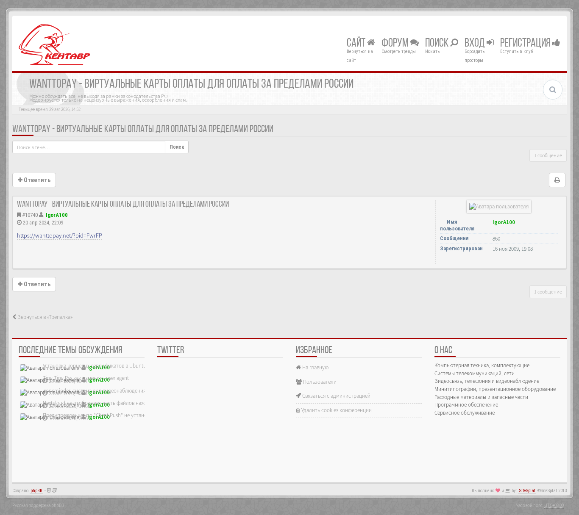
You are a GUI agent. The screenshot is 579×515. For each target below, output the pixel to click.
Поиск (437, 44)
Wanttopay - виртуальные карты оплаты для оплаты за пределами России (142, 130)
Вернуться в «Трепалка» (44, 317)
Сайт (357, 44)
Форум (395, 44)
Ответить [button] (36, 180)
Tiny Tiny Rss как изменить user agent (86, 378)
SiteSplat (527, 490)
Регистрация (526, 44)
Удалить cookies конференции (336, 410)
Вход (476, 44)
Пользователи (319, 381)
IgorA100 (57, 215)
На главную (314, 367)
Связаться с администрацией (335, 395)
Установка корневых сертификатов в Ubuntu (94, 365)
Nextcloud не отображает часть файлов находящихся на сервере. (118, 403)
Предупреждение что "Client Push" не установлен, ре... (106, 415)
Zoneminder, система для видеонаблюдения (94, 390)
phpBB (36, 490)
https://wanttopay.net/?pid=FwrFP (59, 235)
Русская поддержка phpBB (38, 505)
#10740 (30, 215)
